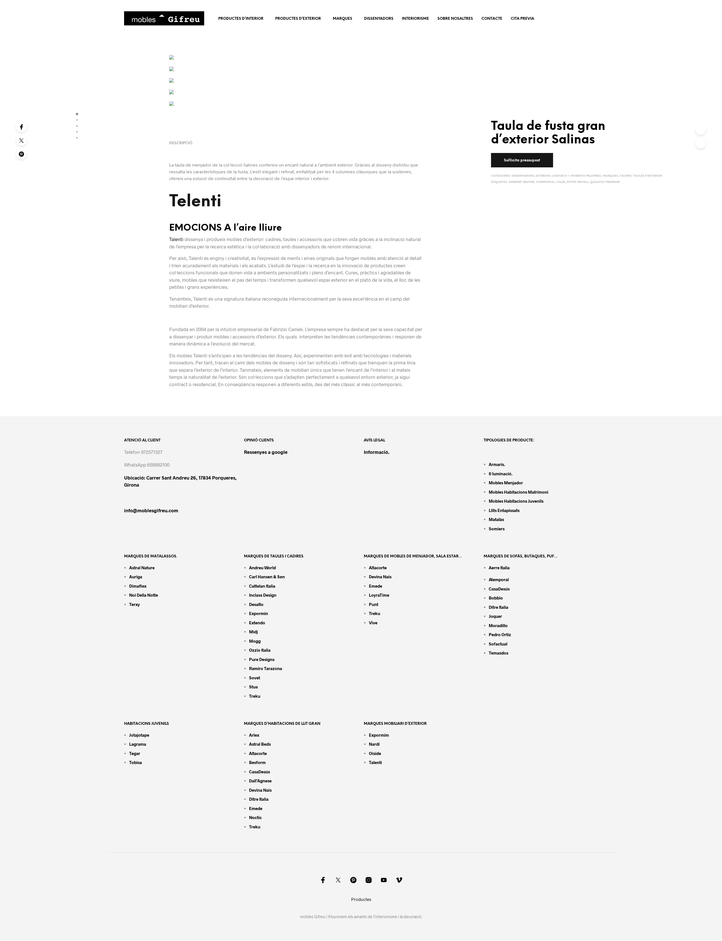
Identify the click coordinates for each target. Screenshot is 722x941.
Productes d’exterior (298, 19)
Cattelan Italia (262, 585)
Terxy (134, 604)
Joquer (495, 616)
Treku (254, 696)
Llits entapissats (504, 510)
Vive (373, 622)
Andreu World (262, 567)
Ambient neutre (521, 182)
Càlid (560, 182)
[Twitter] (21, 140)
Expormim (379, 735)
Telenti (195, 202)
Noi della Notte (143, 595)
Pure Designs (261, 659)
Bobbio (496, 597)
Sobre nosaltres (455, 19)
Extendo (257, 622)
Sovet (254, 677)
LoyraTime (379, 595)
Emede (375, 585)
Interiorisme (415, 19)
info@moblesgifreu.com (151, 510)
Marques (342, 19)
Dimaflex (137, 585)
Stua (253, 686)
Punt (373, 604)
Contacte (491, 19)
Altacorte (378, 567)
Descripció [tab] (180, 143)
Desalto (256, 604)
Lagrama (137, 744)
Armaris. (497, 464)
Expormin (258, 613)
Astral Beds (260, 744)
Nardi (374, 744)
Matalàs (496, 519)
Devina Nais (380, 576)
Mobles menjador (506, 482)
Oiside (375, 753)
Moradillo (498, 625)
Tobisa (135, 762)
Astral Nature (142, 567)
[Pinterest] (21, 153)
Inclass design (262, 595)
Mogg (255, 641)
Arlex (254, 735)
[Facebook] (21, 126)
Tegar (134, 753)
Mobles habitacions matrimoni (518, 491)
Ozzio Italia (259, 650)
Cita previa (522, 19)
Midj (253, 631)
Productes (361, 899)
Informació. (376, 452)
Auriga (135, 576)
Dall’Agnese (260, 780)
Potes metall (577, 182)
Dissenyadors (378, 19)
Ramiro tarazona (265, 668)
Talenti (625, 176)
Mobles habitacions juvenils (516, 501)
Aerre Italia (499, 567)
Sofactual (498, 643)
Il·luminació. (500, 473)
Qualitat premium (605, 182)
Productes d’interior (240, 19)
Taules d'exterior (647, 176)
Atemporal (545, 182)
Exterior (543, 176)
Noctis (255, 817)
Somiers (497, 528)
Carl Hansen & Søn (267, 576)
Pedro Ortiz (500, 634)
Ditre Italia (498, 607)
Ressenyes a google (265, 452)
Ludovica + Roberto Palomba (576, 176)
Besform (257, 762)
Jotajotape (139, 735)
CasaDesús (499, 588)
